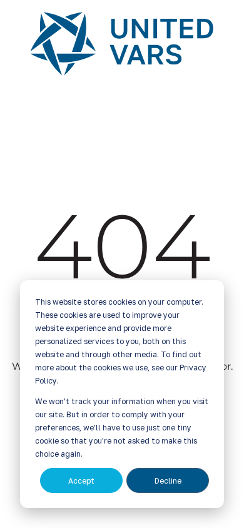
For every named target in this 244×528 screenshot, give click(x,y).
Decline (168, 480)
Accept (81, 480)
